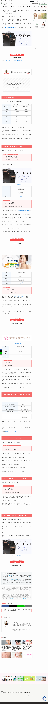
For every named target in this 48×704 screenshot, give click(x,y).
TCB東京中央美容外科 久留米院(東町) (13, 84)
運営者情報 (11, 598)
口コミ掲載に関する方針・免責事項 (39, 46)
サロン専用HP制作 (4, 692)
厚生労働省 (15, 579)
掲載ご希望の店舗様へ (39, 3)
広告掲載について (45, 3)
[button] (5, 606)
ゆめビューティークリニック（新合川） (14, 87)
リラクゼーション (36, 6)
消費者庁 (11, 579)
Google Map (21, 282)
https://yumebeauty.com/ (18, 343)
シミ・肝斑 (14, 8)
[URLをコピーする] (28, 606)
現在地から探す (45, 4)
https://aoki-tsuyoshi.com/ (18, 184)
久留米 (9, 603)
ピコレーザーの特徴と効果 (10, 81)
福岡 (11, 603)
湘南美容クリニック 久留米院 (18, 296)
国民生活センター (20, 579)
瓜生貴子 (12, 71)
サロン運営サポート (20, 692)
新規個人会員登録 (34, 3)
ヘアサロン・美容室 (4, 6)
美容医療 (11, 8)
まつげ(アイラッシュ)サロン (20, 6)
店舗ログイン (44, 1)
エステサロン (29, 6)
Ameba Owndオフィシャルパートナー (12, 692)
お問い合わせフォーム (24, 598)
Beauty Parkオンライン (27, 692)
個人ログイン (38, 1)
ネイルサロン (12, 6)
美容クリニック (43, 6)
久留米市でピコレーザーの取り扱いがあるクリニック (15, 83)
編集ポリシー (11, 575)
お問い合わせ (36, 48)
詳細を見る (21, 196)
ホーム (3, 8)
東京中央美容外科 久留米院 (10, 27)
